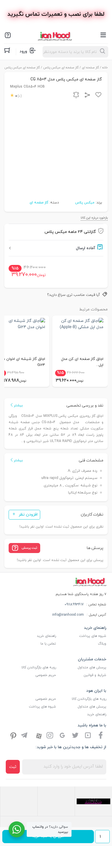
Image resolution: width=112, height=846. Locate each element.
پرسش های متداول (92, 667)
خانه (105, 67)
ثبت (12, 767)
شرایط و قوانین (95, 675)
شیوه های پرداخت (92, 636)
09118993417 (74, 604)
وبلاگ (102, 643)
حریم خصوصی (45, 675)
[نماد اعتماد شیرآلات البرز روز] (93, 801)
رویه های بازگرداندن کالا (39, 667)
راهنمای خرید (46, 636)
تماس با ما (48, 643)
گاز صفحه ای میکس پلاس (61, 67)
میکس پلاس (84, 202)
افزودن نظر (28, 514)
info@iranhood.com (68, 615)
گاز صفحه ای (90, 67)
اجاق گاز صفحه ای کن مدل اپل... (82, 362)
